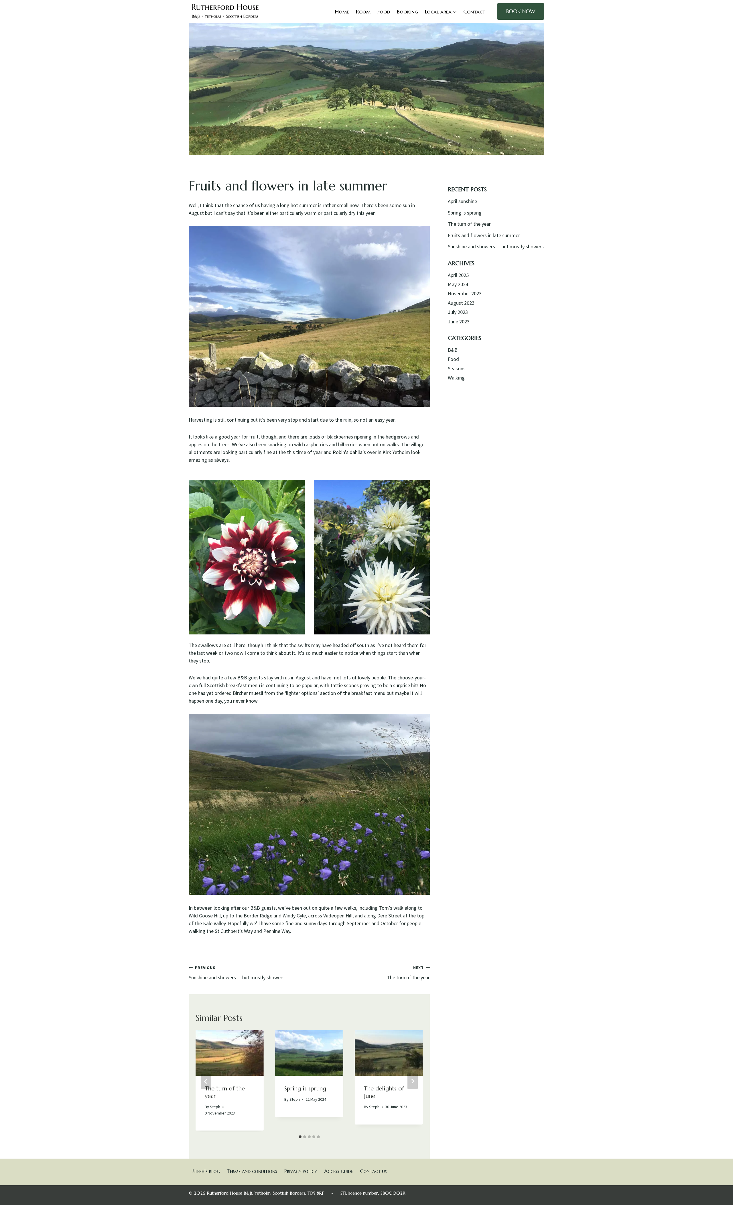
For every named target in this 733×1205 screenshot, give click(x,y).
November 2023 (465, 293)
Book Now (520, 11)
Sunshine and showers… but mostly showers (237, 973)
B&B (453, 350)
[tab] (300, 1136)
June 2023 (459, 321)
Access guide (338, 1171)
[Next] (412, 1081)
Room (363, 11)
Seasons (457, 368)
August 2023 (461, 303)
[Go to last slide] (206, 1081)
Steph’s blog (206, 1171)
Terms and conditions (252, 1171)
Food (383, 11)
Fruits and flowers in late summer (484, 235)
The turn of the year (408, 973)
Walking (456, 377)
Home (342, 11)
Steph (215, 1106)
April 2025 (458, 275)
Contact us (373, 1171)
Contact (474, 11)
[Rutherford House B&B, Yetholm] (225, 11)
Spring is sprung (305, 1088)
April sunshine (462, 201)
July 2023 (458, 312)
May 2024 (458, 284)
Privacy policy (300, 1171)
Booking (407, 11)
